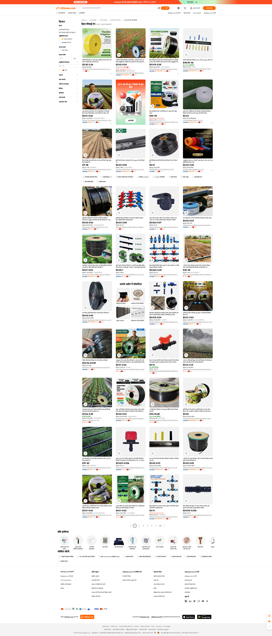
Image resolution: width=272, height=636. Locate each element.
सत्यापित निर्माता (127, 576)
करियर (62, 588)
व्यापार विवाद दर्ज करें (159, 584)
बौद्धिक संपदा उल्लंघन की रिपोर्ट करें (162, 592)
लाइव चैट (156, 580)
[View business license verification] (155, 633)
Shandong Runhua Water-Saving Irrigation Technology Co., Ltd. (198, 274)
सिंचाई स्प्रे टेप (64, 561)
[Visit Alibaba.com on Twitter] (194, 601)
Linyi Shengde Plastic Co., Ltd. (193, 120)
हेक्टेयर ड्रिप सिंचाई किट (145, 556)
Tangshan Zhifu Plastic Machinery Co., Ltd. (130, 169)
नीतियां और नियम (96, 596)
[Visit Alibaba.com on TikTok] (207, 601)
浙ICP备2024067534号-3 (190, 633)
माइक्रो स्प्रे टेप (129, 556)
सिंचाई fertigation (144, 177)
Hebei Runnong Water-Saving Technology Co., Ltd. (198, 225)
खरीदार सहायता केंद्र (159, 576)
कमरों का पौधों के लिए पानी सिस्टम (125, 177)
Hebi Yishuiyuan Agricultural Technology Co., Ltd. (198, 369)
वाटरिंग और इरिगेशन (115, 20)
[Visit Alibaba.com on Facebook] (186, 601)
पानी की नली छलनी (161, 556)
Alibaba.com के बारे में (67, 572)
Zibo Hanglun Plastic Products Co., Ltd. (95, 227)
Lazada (136, 626)
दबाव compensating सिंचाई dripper (110, 556)
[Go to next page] (164, 526)
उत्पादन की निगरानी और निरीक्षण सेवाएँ (101, 592)
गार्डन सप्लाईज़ (103, 20)
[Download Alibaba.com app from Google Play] (204, 617)
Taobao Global (144, 626)
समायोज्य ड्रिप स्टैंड (176, 556)
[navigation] (68, 273)
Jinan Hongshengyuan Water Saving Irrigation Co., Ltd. (131, 369)
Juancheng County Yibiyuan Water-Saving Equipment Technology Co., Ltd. (131, 73)
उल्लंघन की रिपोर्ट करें (159, 596)
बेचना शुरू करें (188, 580)
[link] (269, 616)
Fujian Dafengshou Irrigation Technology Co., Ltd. (164, 274)
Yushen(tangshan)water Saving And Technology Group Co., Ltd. (97, 169)
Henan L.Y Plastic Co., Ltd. (90, 420)
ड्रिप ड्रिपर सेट (198, 177)
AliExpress (105, 626)
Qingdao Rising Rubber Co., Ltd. (193, 169)
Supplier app (144, 617)
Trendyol (159, 626)
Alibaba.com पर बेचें (190, 576)
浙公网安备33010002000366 (171, 633)
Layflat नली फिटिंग (160, 177)
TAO (152, 626)
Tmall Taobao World (125, 626)
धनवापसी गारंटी (96, 580)
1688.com (114, 626)
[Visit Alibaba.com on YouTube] (203, 601)
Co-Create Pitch (66, 580)
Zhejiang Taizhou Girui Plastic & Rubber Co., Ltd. (164, 322)
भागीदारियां (187, 592)
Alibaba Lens (69, 617)
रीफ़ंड (155, 588)
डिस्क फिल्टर (174, 177)
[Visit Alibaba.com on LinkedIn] (190, 601)
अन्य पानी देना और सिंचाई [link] (130, 20)
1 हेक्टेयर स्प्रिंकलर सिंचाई (67, 556)
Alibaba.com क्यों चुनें (67, 576)
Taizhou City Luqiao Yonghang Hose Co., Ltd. (96, 120)
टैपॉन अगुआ (186, 177)
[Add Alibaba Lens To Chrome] (87, 617)
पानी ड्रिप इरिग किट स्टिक (91, 177)
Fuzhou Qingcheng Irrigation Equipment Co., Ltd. (164, 227)
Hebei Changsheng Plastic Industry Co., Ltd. (96, 320)
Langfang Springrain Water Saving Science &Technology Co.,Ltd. (164, 420)
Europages (166, 626)
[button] (159, 8)
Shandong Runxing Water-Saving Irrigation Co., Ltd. (131, 418)
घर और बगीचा (92, 20)
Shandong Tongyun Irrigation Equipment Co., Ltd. (97, 367)
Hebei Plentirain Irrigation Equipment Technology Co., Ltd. (164, 69)
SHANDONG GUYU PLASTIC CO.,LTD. (161, 169)
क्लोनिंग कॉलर (102, 181)
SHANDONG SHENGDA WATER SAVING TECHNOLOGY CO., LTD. (164, 371)
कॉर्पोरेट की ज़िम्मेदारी (66, 584)
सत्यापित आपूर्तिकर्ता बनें (191, 588)
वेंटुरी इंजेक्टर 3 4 (107, 177)
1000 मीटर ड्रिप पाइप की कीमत (87, 556)
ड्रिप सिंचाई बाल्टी (191, 556)
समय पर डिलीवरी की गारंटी (98, 584)
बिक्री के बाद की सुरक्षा (97, 588)
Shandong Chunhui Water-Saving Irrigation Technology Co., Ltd (97, 274)
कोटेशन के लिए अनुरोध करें (129, 580)
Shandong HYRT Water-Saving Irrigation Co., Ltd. (164, 122)
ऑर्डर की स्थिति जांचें (190, 584)
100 (160, 525)
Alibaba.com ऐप (156, 617)
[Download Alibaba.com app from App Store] (188, 617)
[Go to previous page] (130, 526)
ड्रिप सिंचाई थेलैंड (89, 181)
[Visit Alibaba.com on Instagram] (198, 601)
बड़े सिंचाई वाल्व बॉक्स (207, 556)
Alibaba (83, 20)
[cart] (185, 8)
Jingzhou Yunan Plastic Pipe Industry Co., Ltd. (97, 69)
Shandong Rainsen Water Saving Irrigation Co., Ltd (131, 227)
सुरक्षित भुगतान (95, 576)
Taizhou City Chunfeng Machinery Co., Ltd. (130, 274)
